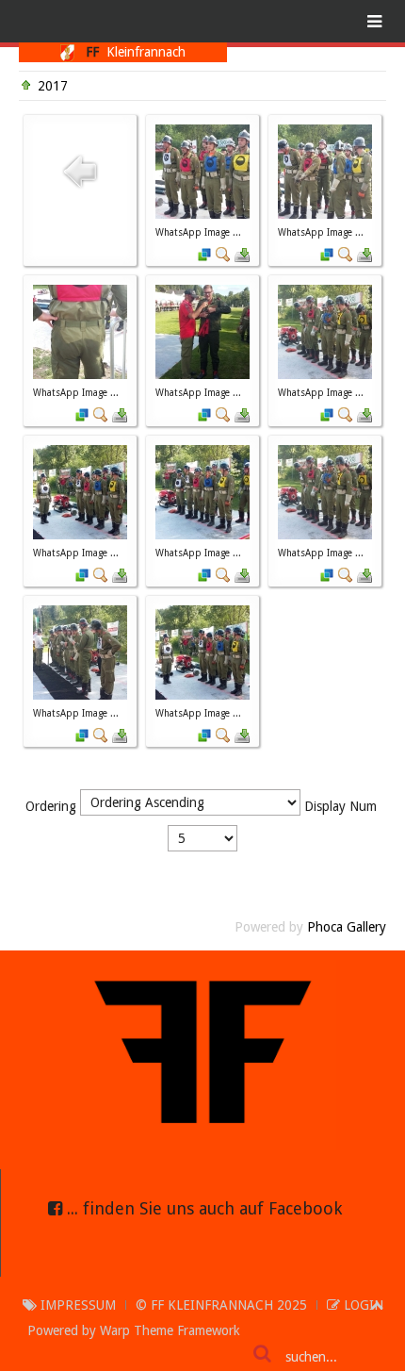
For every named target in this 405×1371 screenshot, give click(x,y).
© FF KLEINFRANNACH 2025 (221, 1305)
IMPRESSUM (76, 1305)
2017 (53, 85)
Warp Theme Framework (170, 1330)
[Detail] (223, 253)
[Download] (242, 253)
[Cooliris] (204, 253)
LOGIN (361, 1305)
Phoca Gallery (346, 926)
